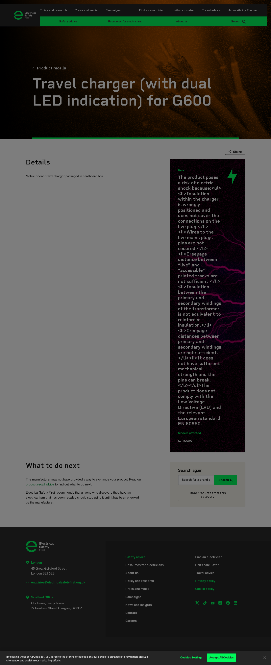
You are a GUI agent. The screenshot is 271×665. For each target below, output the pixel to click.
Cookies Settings (191, 657)
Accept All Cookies (221, 657)
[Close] (264, 657)
